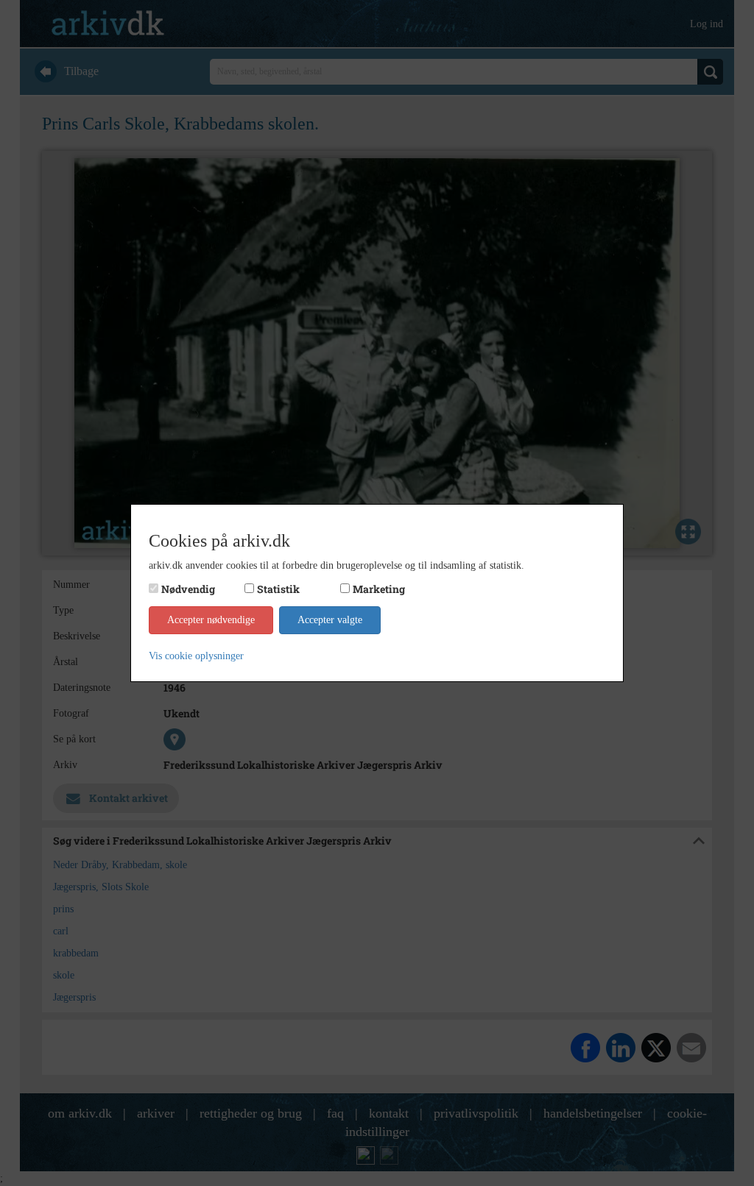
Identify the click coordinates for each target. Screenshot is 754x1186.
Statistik (278, 589)
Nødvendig (188, 589)
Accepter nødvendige (211, 619)
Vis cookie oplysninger (196, 655)
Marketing (379, 589)
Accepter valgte (329, 619)
